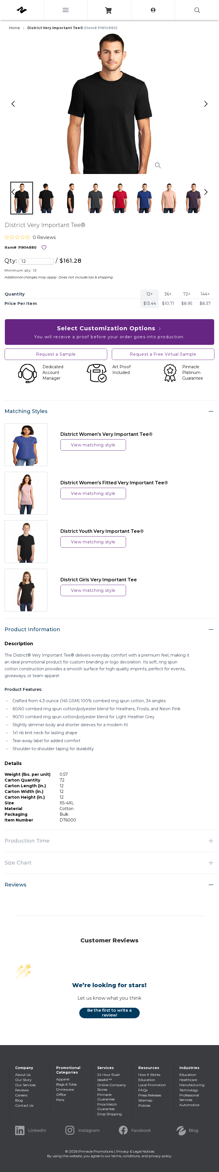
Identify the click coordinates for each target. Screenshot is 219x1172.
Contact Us (24, 1105)
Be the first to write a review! (109, 1013)
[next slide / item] (211, 199)
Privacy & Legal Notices (135, 1151)
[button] (21, 198)
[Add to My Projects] (44, 247)
